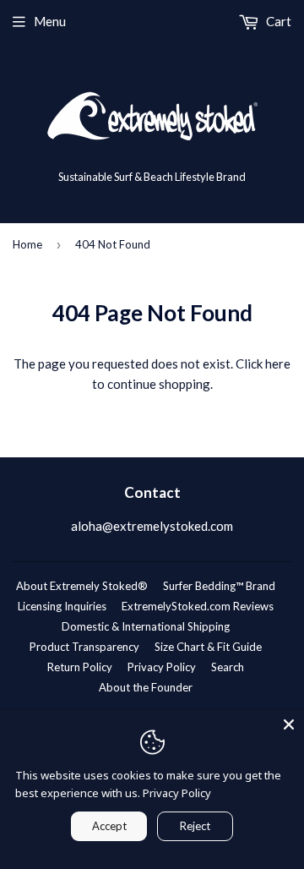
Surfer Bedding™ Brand (219, 586)
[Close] (288, 724)
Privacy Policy (162, 667)
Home (27, 244)
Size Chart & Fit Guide (208, 646)
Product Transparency (84, 646)
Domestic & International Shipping (146, 626)
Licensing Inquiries (62, 606)
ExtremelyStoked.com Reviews (198, 606)
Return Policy (79, 667)
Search (227, 667)
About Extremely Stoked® (82, 586)
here (277, 363)
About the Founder (146, 687)
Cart (277, 21)
